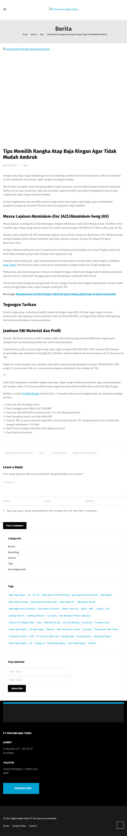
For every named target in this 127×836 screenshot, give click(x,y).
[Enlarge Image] (63, 92)
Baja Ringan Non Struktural (22, 608)
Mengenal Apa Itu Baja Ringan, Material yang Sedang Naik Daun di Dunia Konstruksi (66, 294)
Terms (6, 826)
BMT (91, 608)
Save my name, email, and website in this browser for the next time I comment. (52, 510)
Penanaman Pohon (18, 636)
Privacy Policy (19, 826)
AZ (29, 595)
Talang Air (40, 643)
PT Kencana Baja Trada (48, 636)
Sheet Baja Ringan (17, 643)
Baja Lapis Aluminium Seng (85, 595)
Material (50, 629)
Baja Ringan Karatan (18, 602)
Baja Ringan (106, 595)
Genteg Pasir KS (17, 615)
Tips (25, 165)
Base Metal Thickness (48, 608)
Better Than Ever (70, 608)
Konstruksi (87, 622)
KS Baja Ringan (30, 393)
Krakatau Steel (102, 622)
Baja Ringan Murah (86, 602)
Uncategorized (17, 569)
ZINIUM (91, 643)
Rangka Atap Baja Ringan (84, 453)
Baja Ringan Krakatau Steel (44, 602)
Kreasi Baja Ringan (18, 629)
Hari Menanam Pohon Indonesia (74, 615)
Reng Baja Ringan (102, 636)
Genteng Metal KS (36, 615)
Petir (32, 636)
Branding (13, 552)
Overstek (87, 629)
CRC (107, 608)
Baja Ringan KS (67, 602)
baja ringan (9, 264)
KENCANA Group (52, 622)
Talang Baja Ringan (56, 643)
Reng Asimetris (84, 636)
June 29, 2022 (10, 165)
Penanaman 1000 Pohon (106, 629)
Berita (11, 546)
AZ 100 (36, 595)
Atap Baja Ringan (17, 595)
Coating (99, 608)
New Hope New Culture (68, 629)
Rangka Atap (68, 636)
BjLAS (42, 453)
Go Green (52, 615)
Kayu (39, 622)
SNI (31, 643)
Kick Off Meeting (71, 622)
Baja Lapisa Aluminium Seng (19, 453)
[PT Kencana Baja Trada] (63, 9)
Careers (33, 826)
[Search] (121, 9)
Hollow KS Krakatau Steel (21, 622)
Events (12, 557)
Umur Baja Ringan (76, 643)
